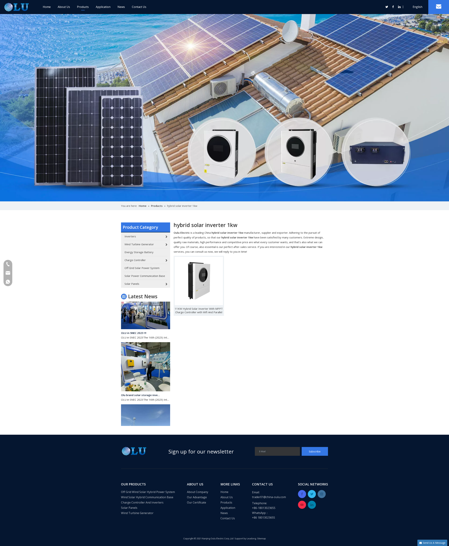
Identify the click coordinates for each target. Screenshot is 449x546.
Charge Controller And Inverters (142, 502)
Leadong (251, 538)
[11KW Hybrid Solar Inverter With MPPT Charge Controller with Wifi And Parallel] (199, 280)
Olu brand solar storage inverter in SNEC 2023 (141, 384)
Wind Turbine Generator (137, 513)
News (121, 7)
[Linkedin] (399, 7)
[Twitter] (387, 7)
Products (83, 7)
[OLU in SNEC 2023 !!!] (145, 317)
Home (47, 7)
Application (103, 7)
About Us (64, 7)
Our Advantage (197, 497)
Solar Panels (129, 508)
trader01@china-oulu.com (269, 497)
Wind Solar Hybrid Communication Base (147, 497)
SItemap (261, 538)
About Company (197, 492)
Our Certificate (196, 502)
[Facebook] (393, 7)
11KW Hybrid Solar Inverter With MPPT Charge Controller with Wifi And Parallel (199, 310)
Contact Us (139, 7)
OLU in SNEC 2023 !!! (133, 322)
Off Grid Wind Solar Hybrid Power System (148, 492)
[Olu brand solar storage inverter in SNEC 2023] (145, 379)
